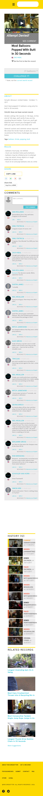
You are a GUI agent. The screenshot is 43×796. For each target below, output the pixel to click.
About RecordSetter (10, 765)
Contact (26, 771)
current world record (24, 80)
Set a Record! (25, 765)
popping (23, 139)
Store (4, 778)
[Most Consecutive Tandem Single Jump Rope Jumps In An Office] (21, 707)
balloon (11, 139)
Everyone (15, 273)
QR (20, 178)
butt (28, 139)
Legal (11, 778)
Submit (18, 771)
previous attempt (31, 222)
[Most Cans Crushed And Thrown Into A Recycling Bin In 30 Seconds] (21, 684)
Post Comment (30, 207)
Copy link (11, 174)
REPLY (19, 219)
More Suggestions (14, 746)
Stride (17, 139)
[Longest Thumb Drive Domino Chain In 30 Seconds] (21, 730)
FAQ (33, 771)
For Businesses (7, 771)
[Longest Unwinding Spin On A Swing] (21, 661)
